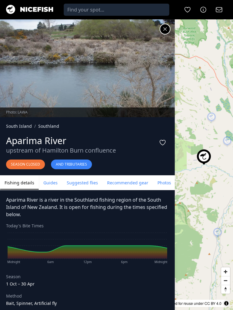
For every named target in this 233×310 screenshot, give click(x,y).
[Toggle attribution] (226, 303)
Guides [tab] (50, 183)
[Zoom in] (225, 271)
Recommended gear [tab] (127, 183)
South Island (19, 126)
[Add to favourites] (163, 143)
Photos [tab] (164, 183)
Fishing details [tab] (19, 183)
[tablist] (87, 182)
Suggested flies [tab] (82, 183)
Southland (48, 126)
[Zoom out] (225, 280)
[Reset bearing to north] (225, 289)
